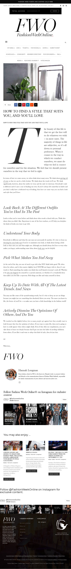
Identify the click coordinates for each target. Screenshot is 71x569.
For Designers (48, 54)
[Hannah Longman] (11, 376)
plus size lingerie (12, 273)
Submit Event (55, 48)
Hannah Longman (28, 370)
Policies (35, 556)
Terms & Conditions (52, 559)
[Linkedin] (28, 105)
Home (5, 5)
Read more (9, 479)
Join (9, 5)
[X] (66, 5)
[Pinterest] (24, 105)
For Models (35, 48)
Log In (50, 5)
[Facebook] (60, 5)
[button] (6, 42)
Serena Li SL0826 (31, 452)
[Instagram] (63, 5)
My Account (43, 5)
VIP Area (10, 48)
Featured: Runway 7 (31, 60)
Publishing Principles (53, 556)
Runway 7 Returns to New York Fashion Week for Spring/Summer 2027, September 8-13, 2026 (57, 455)
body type (41, 248)
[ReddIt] (32, 105)
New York (16, 5)
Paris (34, 5)
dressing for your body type (12, 243)
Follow (64, 399)
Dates (45, 48)
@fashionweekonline (17, 398)
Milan (29, 5)
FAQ (58, 54)
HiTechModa (45, 60)
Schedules (10, 54)
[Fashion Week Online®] (35, 29)
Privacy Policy (63, 559)
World (28, 454)
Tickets (25, 48)
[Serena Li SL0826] (35, 445)
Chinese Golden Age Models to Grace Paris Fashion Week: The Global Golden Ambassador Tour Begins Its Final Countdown (12, 456)
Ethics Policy (62, 556)
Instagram (43, 522)
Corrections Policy (42, 556)
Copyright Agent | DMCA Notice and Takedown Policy (19, 556)
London (24, 5)
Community (21, 54)
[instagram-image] (14, 414)
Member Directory (34, 54)
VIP (37, 5)
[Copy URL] (35, 105)
